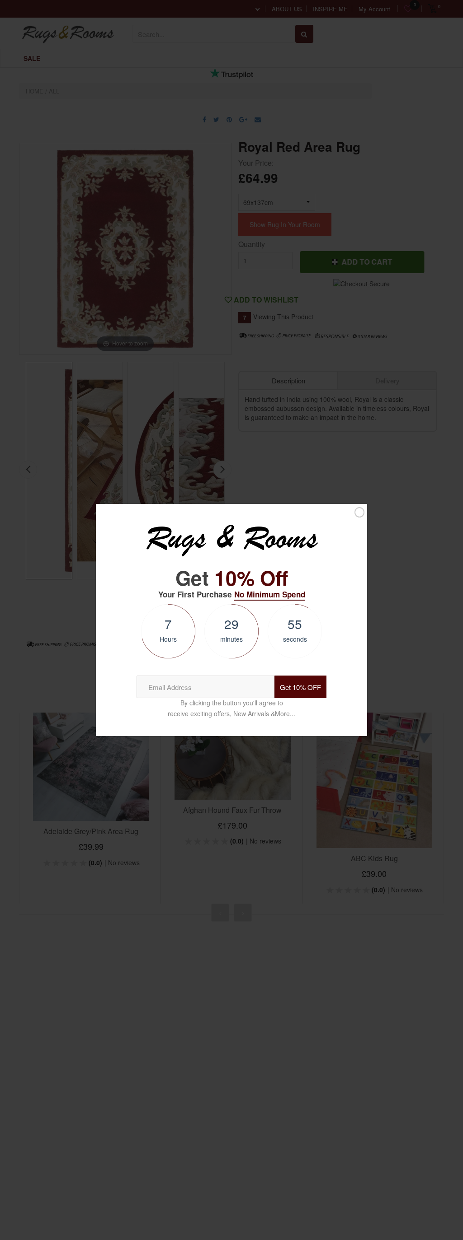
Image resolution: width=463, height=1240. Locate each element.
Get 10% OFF (300, 687)
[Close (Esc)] (359, 512)
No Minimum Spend (269, 594)
